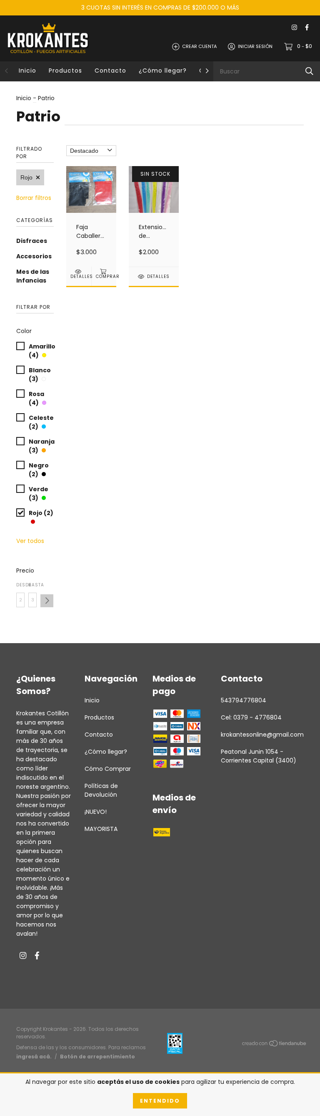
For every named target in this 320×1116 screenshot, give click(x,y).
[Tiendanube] (274, 1044)
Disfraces (31, 241)
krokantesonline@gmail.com (262, 734)
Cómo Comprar (108, 769)
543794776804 (243, 700)
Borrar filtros (33, 198)
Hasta (32, 585)
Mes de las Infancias (32, 276)
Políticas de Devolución (101, 790)
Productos (65, 70)
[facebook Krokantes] (307, 28)
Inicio (27, 70)
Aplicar (46, 600)
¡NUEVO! (96, 812)
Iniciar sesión (255, 46)
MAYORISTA (101, 829)
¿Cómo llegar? (163, 70)
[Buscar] (309, 71)
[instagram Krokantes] (294, 28)
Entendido (160, 1100)
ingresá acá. (34, 1056)
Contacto (110, 70)
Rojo (26, 177)
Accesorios (34, 256)
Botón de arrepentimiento (97, 1056)
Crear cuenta (199, 46)
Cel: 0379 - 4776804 (251, 717)
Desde (20, 585)
